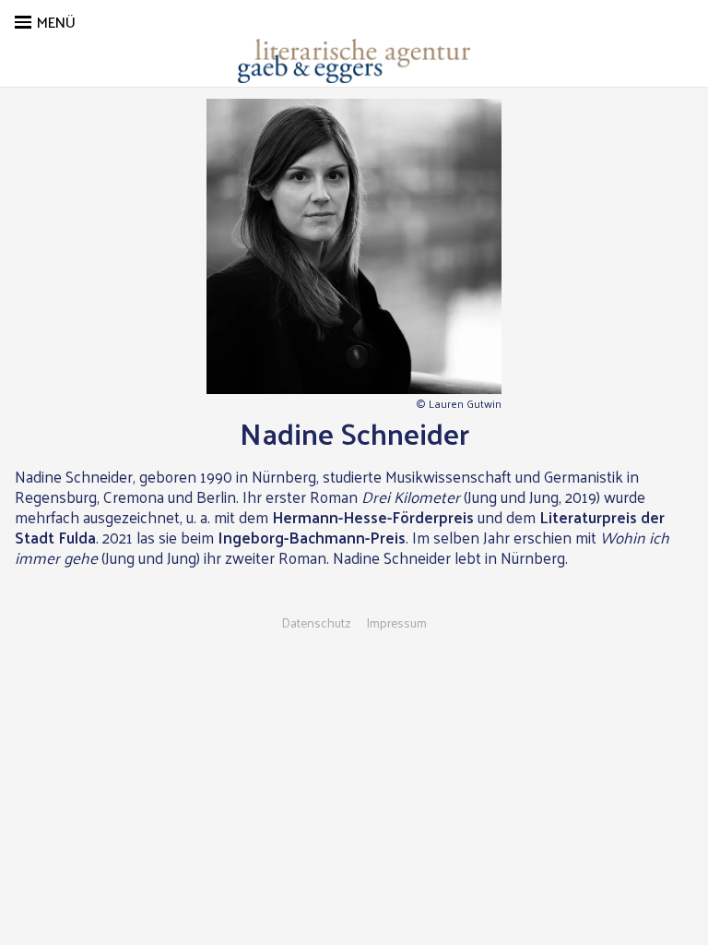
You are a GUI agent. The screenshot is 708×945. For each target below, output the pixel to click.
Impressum (396, 623)
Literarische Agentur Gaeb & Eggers (354, 61)
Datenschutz (316, 623)
